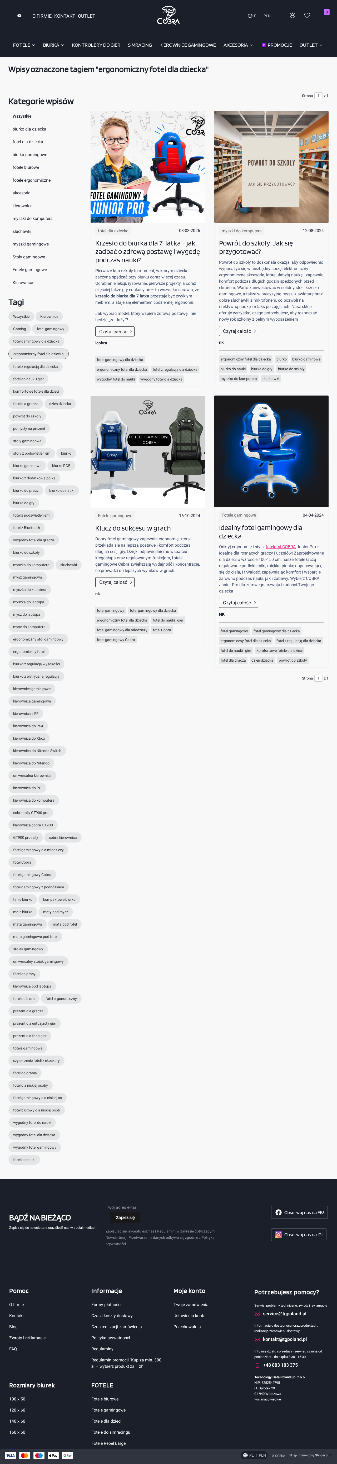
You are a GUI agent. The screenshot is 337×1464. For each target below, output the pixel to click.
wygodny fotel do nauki (116, 379)
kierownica (23, 205)
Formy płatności (106, 1304)
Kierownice (23, 282)
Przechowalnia (187, 1326)
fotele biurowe (26, 167)
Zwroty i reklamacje (27, 1337)
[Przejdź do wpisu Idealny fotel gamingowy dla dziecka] (271, 451)
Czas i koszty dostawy (112, 1315)
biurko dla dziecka (29, 129)
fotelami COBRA (281, 546)
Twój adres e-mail (122, 1207)
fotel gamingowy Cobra (116, 640)
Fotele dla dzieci (106, 1421)
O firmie (16, 1304)
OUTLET (86, 16)
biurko (281, 359)
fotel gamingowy (110, 610)
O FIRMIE (42, 16)
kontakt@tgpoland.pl (269, 1252)
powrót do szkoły (293, 660)
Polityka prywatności (110, 1337)
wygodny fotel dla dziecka (161, 379)
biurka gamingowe (30, 154)
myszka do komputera (239, 379)
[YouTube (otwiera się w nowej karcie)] (19, 16)
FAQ (13, 1348)
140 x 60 (17, 1421)
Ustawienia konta (190, 1315)
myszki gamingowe (31, 244)
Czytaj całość (113, 331)
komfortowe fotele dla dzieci (280, 650)
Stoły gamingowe (29, 256)
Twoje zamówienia (191, 1304)
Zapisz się (125, 1217)
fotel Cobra (162, 630)
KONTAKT (64, 16)
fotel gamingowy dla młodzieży (122, 630)
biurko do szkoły (291, 369)
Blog (13, 1326)
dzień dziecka (262, 660)
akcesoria (22, 192)
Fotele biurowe (104, 1399)
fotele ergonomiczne (32, 180)
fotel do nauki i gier (168, 620)
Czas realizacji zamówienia (116, 1326)
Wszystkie (22, 116)
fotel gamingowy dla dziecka (120, 360)
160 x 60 (17, 1432)
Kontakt (16, 1315)
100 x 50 (17, 1399)
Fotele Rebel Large (108, 1443)
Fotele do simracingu (110, 1432)
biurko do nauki (233, 369)
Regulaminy (102, 1348)
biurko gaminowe (306, 359)
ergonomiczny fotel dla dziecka (122, 369)
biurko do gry (261, 369)
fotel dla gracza (233, 660)
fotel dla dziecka (28, 141)
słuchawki (22, 231)
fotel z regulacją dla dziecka (175, 369)
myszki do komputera (33, 218)
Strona (307, 96)
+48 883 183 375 (253, 1235)
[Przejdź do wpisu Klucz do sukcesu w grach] (148, 452)
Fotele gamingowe (30, 269)
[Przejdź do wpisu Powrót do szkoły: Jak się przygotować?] (271, 167)
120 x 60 (17, 1410)
